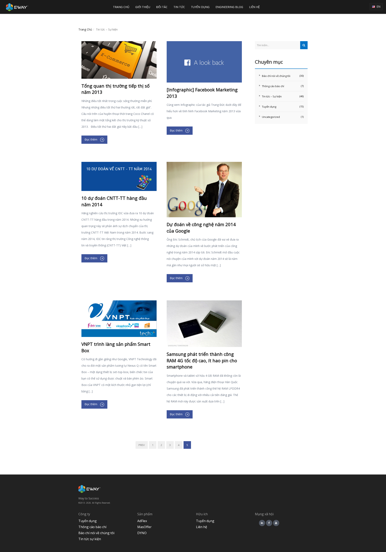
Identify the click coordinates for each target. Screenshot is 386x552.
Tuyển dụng (269, 106)
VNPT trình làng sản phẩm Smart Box (115, 347)
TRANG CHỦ (121, 7)
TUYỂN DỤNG (200, 7)
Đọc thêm (91, 139)
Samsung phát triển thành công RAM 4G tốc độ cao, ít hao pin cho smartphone (202, 360)
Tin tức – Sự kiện (272, 96)
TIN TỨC (179, 7)
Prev (142, 445)
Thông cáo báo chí (273, 86)
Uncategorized (271, 117)
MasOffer (144, 527)
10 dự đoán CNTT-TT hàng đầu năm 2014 (114, 201)
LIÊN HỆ (254, 7)
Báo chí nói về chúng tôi (276, 76)
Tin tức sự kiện (89, 539)
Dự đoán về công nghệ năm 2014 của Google (201, 227)
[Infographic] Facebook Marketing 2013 (202, 93)
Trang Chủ (85, 29)
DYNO (142, 533)
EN (377, 6)
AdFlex (142, 521)
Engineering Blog (229, 7)
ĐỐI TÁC (161, 7)
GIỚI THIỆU (142, 7)
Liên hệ (201, 527)
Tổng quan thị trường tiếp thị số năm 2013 (115, 89)
